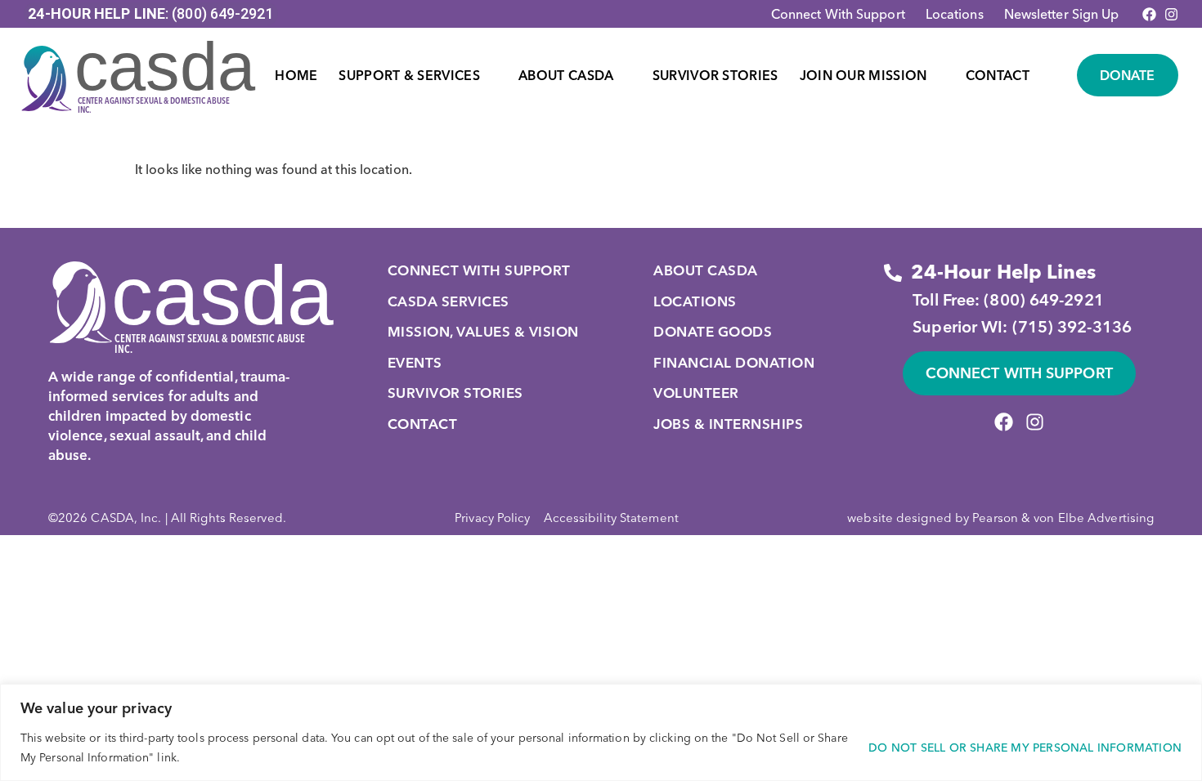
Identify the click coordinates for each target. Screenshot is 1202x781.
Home (296, 75)
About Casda (565, 75)
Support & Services (409, 75)
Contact (997, 75)
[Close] (1185, 697)
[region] (601, 732)
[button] (418, 75)
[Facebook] (1149, 14)
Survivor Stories (715, 75)
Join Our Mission (863, 75)
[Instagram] (1171, 14)
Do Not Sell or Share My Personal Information (1025, 747)
